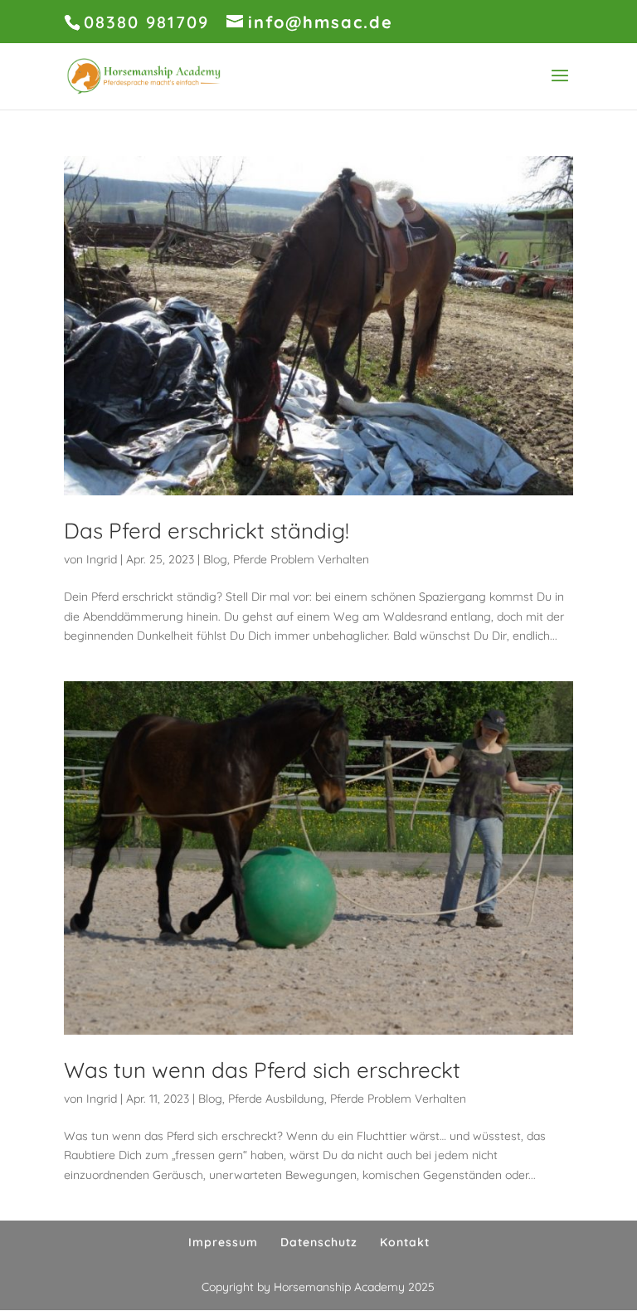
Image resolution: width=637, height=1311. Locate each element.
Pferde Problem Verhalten (301, 559)
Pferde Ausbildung (276, 1098)
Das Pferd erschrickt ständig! (206, 530)
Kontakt (405, 1242)
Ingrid (101, 559)
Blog (215, 559)
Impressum (223, 1242)
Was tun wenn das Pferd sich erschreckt (262, 1070)
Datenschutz (318, 1242)
